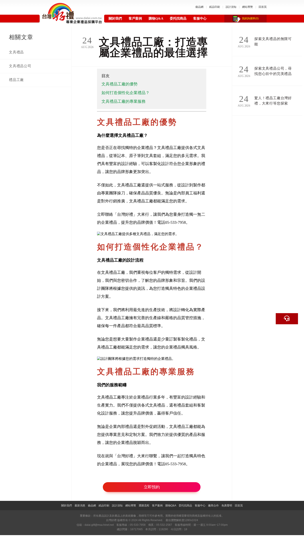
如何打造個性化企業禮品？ (125, 93)
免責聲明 (226, 505)
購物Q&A (156, 18)
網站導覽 (247, 6)
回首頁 (263, 6)
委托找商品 (178, 18)
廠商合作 (213, 505)
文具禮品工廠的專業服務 (123, 101)
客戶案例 (135, 18)
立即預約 (152, 487)
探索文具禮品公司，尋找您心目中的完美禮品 (273, 71)
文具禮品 (16, 52)
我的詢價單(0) (250, 18)
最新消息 (80, 505)
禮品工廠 (16, 80)
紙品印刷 (214, 6)
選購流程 (144, 505)
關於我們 (115, 18)
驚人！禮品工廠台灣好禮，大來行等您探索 (273, 100)
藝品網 (199, 6)
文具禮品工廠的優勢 (119, 84)
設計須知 (231, 6)
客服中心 (200, 18)
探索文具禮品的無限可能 (273, 41)
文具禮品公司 (20, 66)
